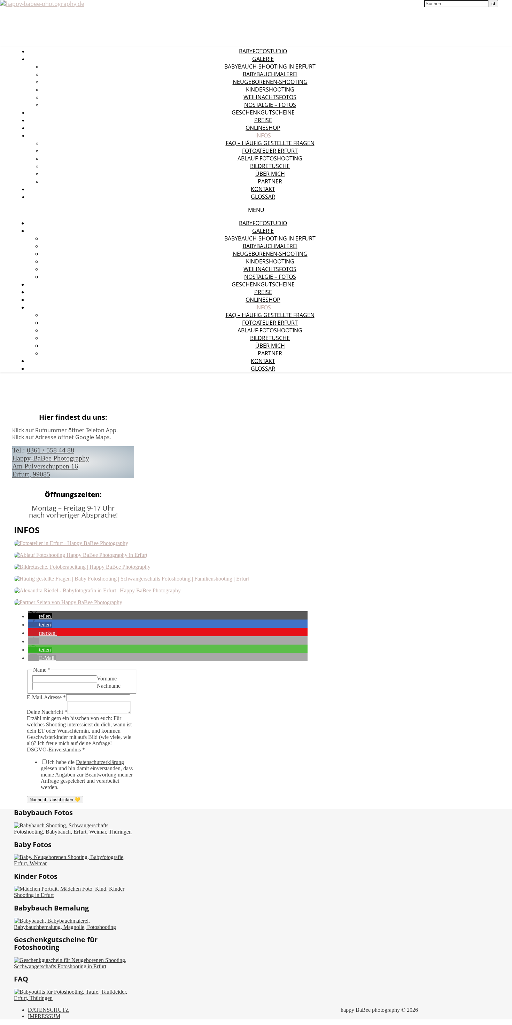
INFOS (263, 135)
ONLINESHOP (263, 128)
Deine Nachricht (47, 712)
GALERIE (263, 59)
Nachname (109, 686)
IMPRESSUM (44, 1016)
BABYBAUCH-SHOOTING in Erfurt (270, 66)
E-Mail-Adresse (46, 697)
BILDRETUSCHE (270, 166)
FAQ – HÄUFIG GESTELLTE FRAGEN (270, 143)
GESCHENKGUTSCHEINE (263, 112)
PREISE (263, 120)
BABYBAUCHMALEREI (270, 74)
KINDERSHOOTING (270, 89)
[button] (40, 616)
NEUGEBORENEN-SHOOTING (270, 82)
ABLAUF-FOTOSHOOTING (270, 158)
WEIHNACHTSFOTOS (269, 97)
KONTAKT (263, 189)
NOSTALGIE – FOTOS (270, 105)
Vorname (107, 678)
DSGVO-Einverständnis (56, 749)
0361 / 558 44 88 (50, 450)
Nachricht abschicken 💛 (55, 799)
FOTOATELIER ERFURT (270, 151)
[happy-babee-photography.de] (42, 4)
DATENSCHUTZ (48, 1010)
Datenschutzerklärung (100, 762)
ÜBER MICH (270, 174)
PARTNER (270, 181)
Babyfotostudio (263, 51)
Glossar (263, 196)
